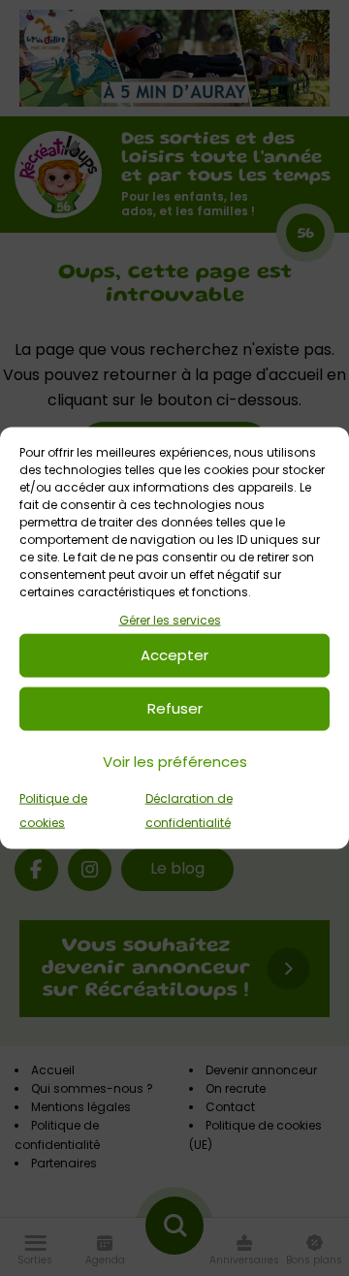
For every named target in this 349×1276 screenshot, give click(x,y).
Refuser (175, 708)
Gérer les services (170, 620)
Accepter (174, 655)
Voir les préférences (175, 761)
